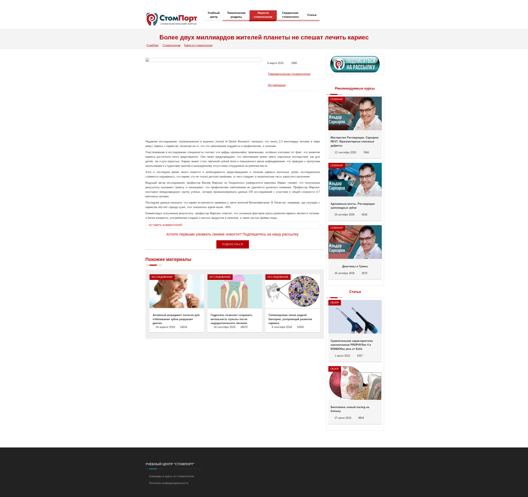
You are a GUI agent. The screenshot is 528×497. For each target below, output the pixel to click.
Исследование (277, 85)
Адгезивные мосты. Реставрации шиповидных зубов (353, 205)
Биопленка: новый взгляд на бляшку (350, 409)
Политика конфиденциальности (168, 483)
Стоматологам (171, 45)
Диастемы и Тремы (355, 266)
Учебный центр (214, 14)
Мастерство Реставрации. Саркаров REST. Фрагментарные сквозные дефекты (354, 141)
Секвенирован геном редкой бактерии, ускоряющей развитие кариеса (290, 319)
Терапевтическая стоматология (289, 74)
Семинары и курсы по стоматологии (171, 476)
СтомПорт (152, 45)
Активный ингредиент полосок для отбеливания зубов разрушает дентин (176, 319)
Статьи (311, 15)
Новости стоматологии (263, 14)
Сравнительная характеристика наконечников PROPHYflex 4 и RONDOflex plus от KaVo (352, 344)
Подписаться (232, 244)
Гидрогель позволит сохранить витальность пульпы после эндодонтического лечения (231, 319)
